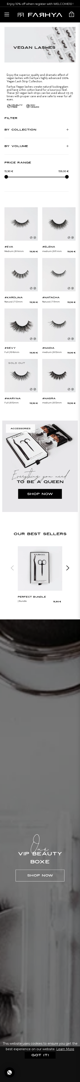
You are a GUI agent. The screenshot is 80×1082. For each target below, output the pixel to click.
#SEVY (10, 348)
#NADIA (48, 348)
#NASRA (49, 398)
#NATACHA (51, 297)
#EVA (8, 247)
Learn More (65, 1049)
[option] (40, 577)
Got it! (40, 1055)
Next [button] (67, 568)
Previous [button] (12, 568)
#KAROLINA (13, 297)
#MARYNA (12, 398)
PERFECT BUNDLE (32, 597)
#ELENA (48, 247)
